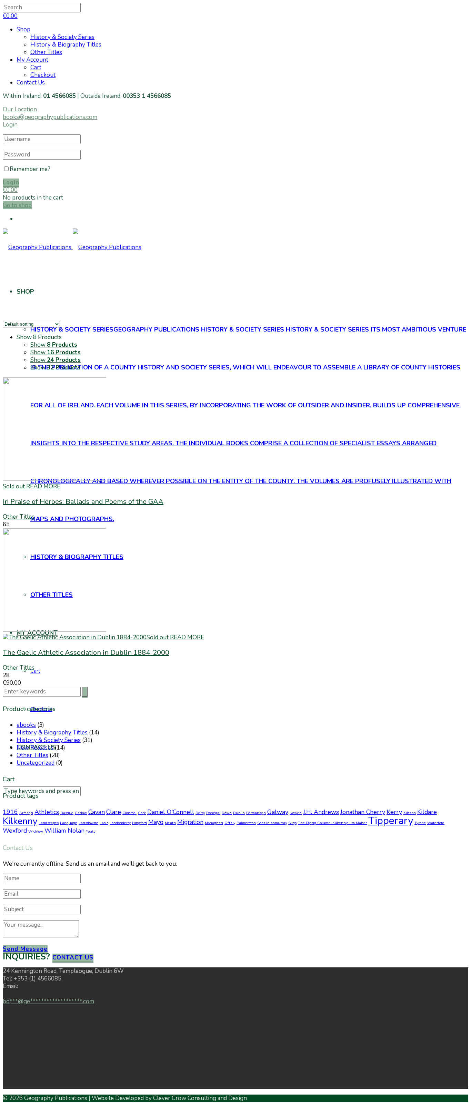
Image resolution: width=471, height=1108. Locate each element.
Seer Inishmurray (272, 822)
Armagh (26, 812)
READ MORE (43, 486)
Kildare (427, 812)
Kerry (394, 812)
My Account (32, 60)
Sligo (292, 822)
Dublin (239, 812)
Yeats (90, 831)
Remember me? (30, 169)
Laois (104, 822)
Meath (170, 822)
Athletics (46, 812)
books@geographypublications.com (50, 117)
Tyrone (420, 822)
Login (10, 125)
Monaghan (214, 822)
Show (53, 345)
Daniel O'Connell (170, 812)
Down (227, 812)
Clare (113, 812)
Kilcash (409, 812)
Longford (139, 822)
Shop (23, 29)
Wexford (15, 830)
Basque (66, 812)
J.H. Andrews (321, 812)
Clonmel (129, 812)
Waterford (435, 822)
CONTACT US (72, 958)
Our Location (20, 109)
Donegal (213, 812)
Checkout (43, 75)
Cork (142, 812)
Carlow (81, 812)
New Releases (35, 748)
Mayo (155, 822)
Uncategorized (35, 763)
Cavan (96, 812)
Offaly (229, 822)
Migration (190, 822)
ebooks (26, 725)
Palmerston (246, 822)
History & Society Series (62, 37)
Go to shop (17, 205)
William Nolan (64, 830)
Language (68, 822)
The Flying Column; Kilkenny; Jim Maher (332, 822)
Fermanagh (256, 812)
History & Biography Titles (65, 45)
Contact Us (31, 83)
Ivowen (296, 812)
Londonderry (120, 822)
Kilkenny (20, 821)
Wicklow (35, 831)
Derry (200, 812)
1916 (10, 812)
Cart (35, 67)
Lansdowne (88, 822)
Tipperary (390, 820)
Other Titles (46, 52)
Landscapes (49, 822)
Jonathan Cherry (362, 812)
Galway (277, 812)
